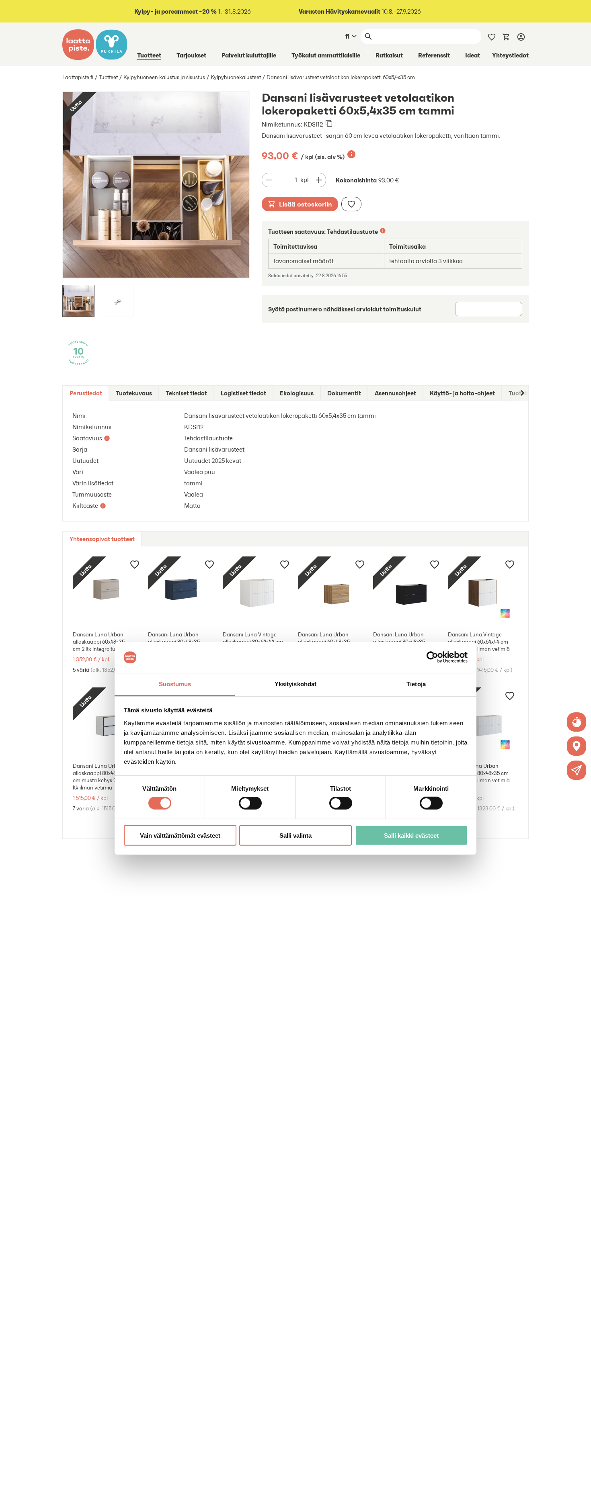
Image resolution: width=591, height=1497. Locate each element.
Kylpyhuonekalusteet (236, 77)
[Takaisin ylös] (579, 1485)
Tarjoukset (191, 55)
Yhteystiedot (510, 55)
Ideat (472, 55)
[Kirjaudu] (521, 36)
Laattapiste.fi (77, 77)
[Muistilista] (492, 36)
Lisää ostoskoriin (305, 204)
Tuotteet (149, 55)
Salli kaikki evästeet (411, 835)
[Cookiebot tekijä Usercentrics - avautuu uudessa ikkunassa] (432, 657)
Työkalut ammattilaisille (325, 55)
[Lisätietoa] (351, 154)
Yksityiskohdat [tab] (295, 684)
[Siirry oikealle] (521, 393)
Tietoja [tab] (416, 684)
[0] (506, 36)
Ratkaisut (389, 55)
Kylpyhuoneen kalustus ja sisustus (164, 77)
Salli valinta (295, 835)
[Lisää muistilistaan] (351, 204)
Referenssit (434, 55)
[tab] (86, 393)
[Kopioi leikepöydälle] (329, 124)
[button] (576, 770)
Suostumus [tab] (175, 684)
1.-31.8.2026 (192, 11)
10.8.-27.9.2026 (360, 11)
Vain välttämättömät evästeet (180, 835)
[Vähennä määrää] (269, 180)
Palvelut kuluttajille (249, 55)
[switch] (250, 803)
